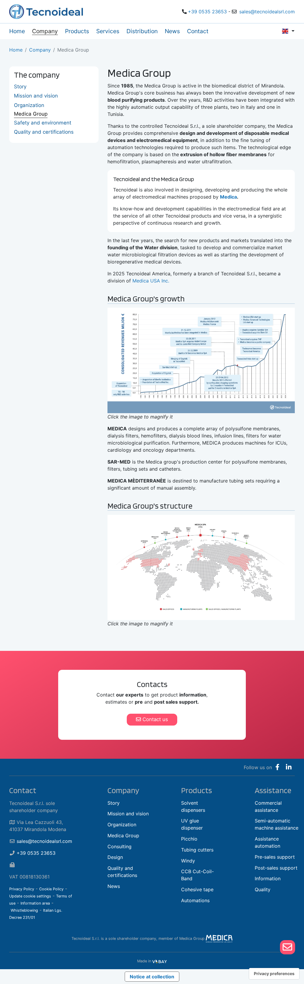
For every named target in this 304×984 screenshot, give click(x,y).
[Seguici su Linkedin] (289, 767)
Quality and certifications (44, 132)
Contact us (154, 719)
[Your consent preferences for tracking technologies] (274, 973)
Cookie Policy (51, 889)
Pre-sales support (275, 857)
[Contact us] (287, 947)
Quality (262, 889)
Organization (29, 105)
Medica (228, 197)
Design (115, 857)
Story (20, 87)
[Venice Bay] (159, 961)
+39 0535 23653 (207, 12)
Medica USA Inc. (150, 281)
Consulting (119, 846)
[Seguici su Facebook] (277, 767)
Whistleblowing (24, 910)
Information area (35, 903)
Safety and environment (42, 123)
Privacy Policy (21, 889)
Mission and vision (36, 96)
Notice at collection (152, 977)
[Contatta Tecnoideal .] (287, 947)
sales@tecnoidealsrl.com (267, 12)
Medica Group (31, 114)
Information (268, 878)
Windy (188, 861)
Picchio (189, 839)
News (113, 886)
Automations (195, 900)
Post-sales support (276, 868)
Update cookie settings (30, 896)
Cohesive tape (197, 889)
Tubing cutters (197, 850)
